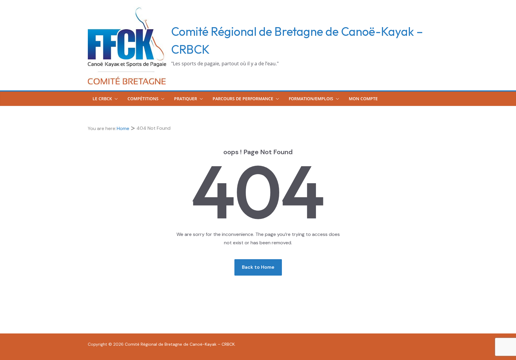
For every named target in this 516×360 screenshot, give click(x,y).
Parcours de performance (243, 98)
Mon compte (363, 98)
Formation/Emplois (311, 98)
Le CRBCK (102, 98)
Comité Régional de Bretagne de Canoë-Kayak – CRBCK (180, 344)
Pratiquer (185, 98)
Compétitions (143, 98)
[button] (115, 99)
